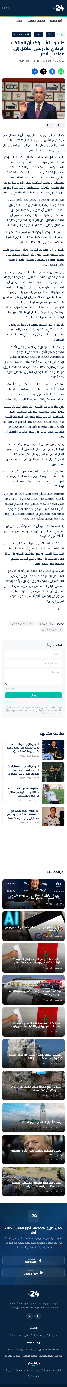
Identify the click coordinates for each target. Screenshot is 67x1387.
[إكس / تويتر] (29, 1316)
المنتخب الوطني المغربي (23, 623)
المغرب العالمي (36, 20)
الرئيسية (57, 1370)
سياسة (34, 1335)
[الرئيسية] (62, 34)
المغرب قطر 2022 (21, 34)
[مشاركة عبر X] (43, 71)
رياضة (50, 34)
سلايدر (38, 34)
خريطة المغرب (30, 1355)
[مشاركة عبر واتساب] (61, 71)
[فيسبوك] (37, 1316)
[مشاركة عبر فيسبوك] (52, 71)
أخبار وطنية (55, 20)
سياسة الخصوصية (24, 1370)
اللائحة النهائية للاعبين (52, 630)
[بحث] (5, 8)
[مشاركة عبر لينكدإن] (34, 71)
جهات (19, 20)
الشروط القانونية (43, 1370)
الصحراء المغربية (13, 1355)
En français (33, 1376)
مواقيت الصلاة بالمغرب (50, 1355)
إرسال (34, 695)
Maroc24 (57, 61)
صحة (12, 1335)
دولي (26, 1335)
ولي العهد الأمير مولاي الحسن (22, 1349)
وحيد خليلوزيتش (46, 623)
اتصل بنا (10, 1370)
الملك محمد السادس (49, 1349)
